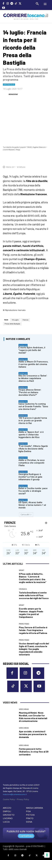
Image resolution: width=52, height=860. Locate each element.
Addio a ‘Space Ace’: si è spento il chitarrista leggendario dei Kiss (31, 435)
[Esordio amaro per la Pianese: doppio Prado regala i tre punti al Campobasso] (10, 611)
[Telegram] (12, 4)
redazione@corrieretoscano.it (15, 794)
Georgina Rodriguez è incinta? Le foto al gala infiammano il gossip (30, 477)
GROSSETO (8, 814)
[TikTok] (16, 4)
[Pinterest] (28, 158)
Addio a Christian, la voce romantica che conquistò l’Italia (31, 463)
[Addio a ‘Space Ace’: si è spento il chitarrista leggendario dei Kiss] (10, 433)
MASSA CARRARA (34, 807)
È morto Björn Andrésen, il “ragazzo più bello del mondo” (31, 350)
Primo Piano (24, 624)
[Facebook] (3, 4)
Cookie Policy (9, 799)
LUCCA (6, 821)
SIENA (29, 821)
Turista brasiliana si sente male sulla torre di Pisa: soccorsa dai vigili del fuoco (34, 595)
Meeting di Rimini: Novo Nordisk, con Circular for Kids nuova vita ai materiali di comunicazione (33, 716)
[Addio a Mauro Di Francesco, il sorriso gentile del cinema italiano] (10, 363)
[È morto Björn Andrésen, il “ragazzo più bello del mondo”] (10, 349)
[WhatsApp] (35, 158)
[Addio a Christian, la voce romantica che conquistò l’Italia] (10, 461)
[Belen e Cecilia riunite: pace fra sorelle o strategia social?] (10, 489)
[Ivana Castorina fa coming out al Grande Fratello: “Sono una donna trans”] (10, 405)
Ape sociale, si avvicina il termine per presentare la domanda (33, 734)
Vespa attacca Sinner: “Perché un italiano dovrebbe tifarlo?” (29, 392)
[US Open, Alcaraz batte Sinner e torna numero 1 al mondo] (10, 503)
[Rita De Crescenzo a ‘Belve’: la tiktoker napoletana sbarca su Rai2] (10, 377)
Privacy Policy (23, 799)
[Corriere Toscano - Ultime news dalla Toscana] (26, 16)
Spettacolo (9, 84)
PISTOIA (30, 814)
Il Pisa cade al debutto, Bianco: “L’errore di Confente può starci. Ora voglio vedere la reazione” (32, 578)
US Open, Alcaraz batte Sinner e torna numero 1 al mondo (32, 505)
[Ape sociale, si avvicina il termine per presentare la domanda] (10, 733)
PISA (28, 811)
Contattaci (26, 836)
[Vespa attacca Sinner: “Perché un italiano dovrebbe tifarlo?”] (10, 391)
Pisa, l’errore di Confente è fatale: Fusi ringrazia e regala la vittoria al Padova (33, 630)
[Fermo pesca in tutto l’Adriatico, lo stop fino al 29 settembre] (10, 750)
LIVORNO (8, 818)
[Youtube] (3, 8)
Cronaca (23, 589)
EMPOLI (7, 811)
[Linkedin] (41, 158)
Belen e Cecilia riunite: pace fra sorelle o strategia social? (33, 491)
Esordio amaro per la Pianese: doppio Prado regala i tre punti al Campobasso (31, 612)
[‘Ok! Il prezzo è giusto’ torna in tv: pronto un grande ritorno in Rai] (10, 419)
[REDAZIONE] (5, 94)
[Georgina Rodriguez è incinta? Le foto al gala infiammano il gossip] (10, 475)
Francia (25, 320)
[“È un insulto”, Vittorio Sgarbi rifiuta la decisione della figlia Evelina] (10, 447)
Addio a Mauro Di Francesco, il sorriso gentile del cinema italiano (33, 364)
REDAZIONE (13, 94)
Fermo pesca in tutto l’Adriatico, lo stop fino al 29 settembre (33, 751)
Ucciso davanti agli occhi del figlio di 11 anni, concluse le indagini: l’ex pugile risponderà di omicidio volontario (34, 649)
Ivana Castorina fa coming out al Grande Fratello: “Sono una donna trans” (33, 406)
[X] (20, 4)
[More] (48, 158)
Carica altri (25, 514)
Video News (24, 709)
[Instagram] (8, 4)
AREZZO (7, 807)
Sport (21, 570)
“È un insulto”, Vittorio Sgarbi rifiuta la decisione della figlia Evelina (33, 449)
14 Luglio (15, 320)
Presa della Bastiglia (12, 324)
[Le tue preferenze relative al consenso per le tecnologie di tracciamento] (47, 855)
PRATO (29, 818)
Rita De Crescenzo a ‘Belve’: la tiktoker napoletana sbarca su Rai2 (32, 378)
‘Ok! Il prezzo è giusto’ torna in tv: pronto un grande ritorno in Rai (32, 420)
